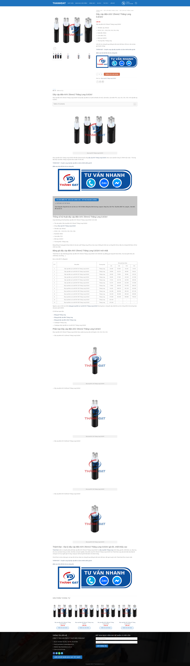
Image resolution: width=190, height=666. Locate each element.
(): (106, 53)
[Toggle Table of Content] (134, 104)
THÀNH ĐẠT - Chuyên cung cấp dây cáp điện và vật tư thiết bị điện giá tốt (115, 49)
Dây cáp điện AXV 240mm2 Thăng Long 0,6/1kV (63, 623)
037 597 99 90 (129, 3)
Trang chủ (99, 10)
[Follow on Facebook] (54, 653)
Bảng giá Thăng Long (60, 314)
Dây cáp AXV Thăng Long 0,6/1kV (67, 226)
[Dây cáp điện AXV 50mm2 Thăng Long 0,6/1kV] (84, 611)
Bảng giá (92, 3)
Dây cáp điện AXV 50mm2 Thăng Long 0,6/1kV (84, 623)
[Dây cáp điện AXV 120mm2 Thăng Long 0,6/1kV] (127, 611)
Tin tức (105, 3)
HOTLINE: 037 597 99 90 (63, 203)
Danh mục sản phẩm (81, 3)
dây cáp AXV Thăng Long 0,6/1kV (97, 157)
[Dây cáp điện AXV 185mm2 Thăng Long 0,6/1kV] (106, 611)
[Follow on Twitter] (56, 653)
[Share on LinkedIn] (103, 82)
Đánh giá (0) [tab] (60, 90)
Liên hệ (112, 3)
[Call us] (59, 653)
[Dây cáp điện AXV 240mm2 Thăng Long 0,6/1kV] (63, 611)
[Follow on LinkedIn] (62, 653)
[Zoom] (54, 48)
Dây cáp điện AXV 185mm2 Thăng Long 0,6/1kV (106, 623)
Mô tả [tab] (54, 90)
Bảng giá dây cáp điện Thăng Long (63, 317)
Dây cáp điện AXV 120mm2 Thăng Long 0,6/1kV (127, 623)
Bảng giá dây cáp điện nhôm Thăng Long (65, 320)
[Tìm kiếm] (136, 3)
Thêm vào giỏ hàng (111, 74)
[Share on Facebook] (97, 82)
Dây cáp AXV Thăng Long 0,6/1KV (108, 78)
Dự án (99, 3)
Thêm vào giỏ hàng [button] (63, 627)
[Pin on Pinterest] (100, 82)
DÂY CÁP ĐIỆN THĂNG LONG (111, 10)
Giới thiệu (71, 3)
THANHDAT (59, 3)
